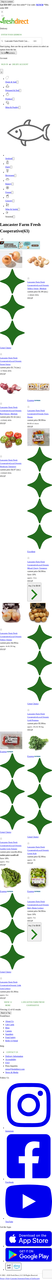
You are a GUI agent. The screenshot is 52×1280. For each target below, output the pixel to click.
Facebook (9, 1182)
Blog (7, 1028)
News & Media (11, 1072)
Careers (8, 1031)
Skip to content (7, 2)
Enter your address (11, 35)
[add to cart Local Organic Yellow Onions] (2, 626)
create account (20, 64)
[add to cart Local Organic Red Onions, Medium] (2, 401)
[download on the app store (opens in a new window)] (28, 1246)
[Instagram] (28, 1128)
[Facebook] (28, 1179)
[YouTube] (28, 1218)
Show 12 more (24, 1004)
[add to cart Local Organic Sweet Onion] (2, 351)
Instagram (9, 1131)
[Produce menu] (13, 99)
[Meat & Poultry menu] (19, 107)
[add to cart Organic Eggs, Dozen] (29, 404)
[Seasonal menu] (14, 216)
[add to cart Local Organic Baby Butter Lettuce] (29, 895)
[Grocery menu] (13, 201)
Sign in (4, 64)
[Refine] (2, 239)
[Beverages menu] (15, 175)
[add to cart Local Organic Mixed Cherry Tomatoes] (29, 555)
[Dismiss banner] (2, 12)
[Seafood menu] (13, 158)
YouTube (9, 1222)
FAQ (7, 1063)
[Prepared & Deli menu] (20, 90)
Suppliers (9, 1034)
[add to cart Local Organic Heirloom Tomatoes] (2, 453)
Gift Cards (9, 1024)
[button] (12, 354)
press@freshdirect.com (15, 1069)
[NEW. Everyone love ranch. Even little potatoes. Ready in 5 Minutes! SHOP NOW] (20, 248)
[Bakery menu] (12, 184)
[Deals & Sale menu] (17, 82)
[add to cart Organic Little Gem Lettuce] (2, 975)
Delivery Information (14, 1056)
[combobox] (18, 41)
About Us (9, 1021)
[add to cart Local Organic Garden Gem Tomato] (2, 835)
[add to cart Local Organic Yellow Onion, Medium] (29, 275)
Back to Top (5, 1013)
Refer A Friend (11, 1041)
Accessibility (10, 1059)
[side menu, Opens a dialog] (2, 15)
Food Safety (10, 1037)
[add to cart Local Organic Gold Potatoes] (29, 707)
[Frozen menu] (12, 192)
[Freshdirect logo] (14, 23)
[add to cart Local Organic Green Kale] (29, 840)
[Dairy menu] (11, 167)
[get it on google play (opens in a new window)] (28, 1261)
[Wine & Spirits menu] (19, 209)
